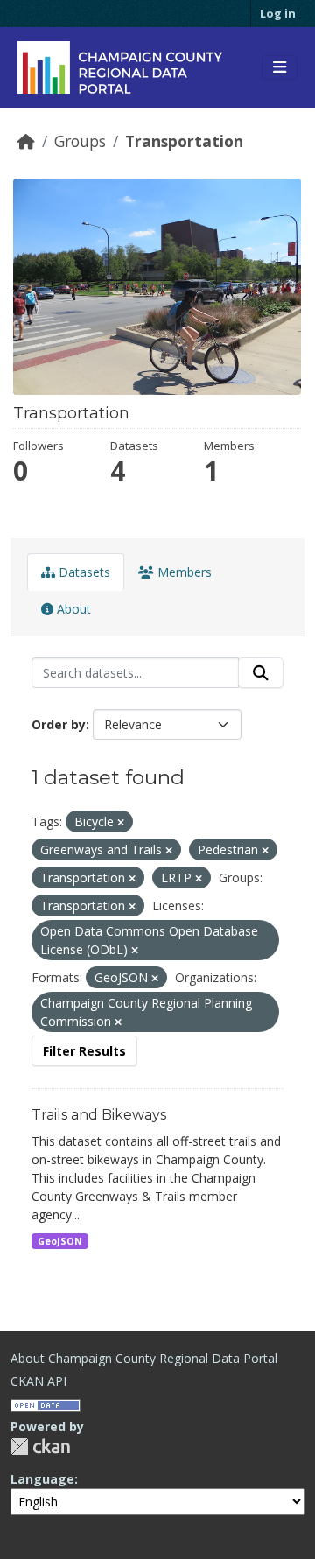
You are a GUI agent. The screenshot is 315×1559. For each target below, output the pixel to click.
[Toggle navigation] (280, 67)
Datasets (82, 572)
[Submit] (261, 673)
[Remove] (120, 822)
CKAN (40, 1446)
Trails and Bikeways (99, 1114)
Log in (278, 13)
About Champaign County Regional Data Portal (143, 1358)
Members (183, 572)
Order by (59, 724)
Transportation (184, 140)
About (72, 608)
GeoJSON (60, 1241)
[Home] (26, 140)
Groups (80, 140)
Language (42, 1479)
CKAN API (38, 1381)
